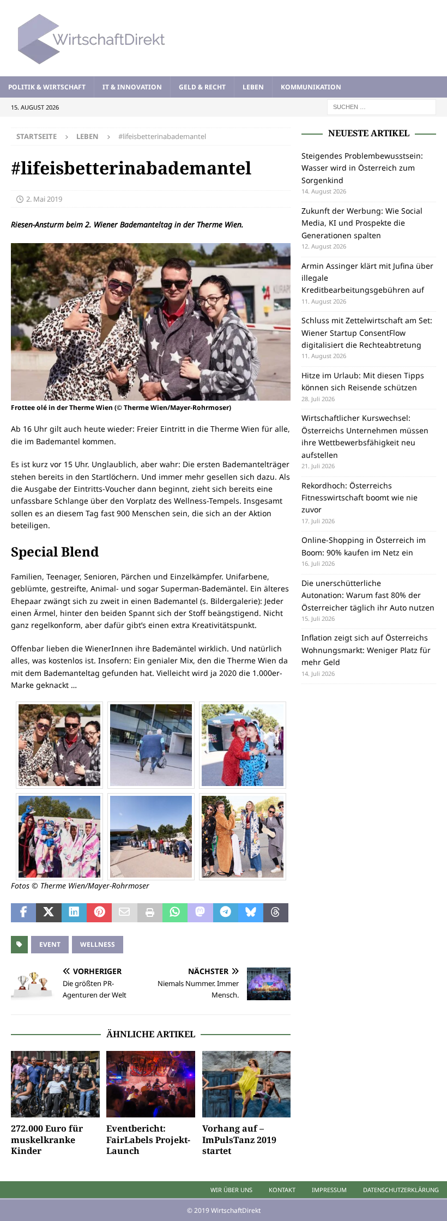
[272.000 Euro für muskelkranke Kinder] (55, 1084)
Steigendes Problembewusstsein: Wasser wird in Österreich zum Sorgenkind (362, 167)
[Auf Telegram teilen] (225, 913)
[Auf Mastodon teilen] (200, 913)
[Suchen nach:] (381, 106)
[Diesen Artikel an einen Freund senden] (124, 913)
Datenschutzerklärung (401, 1190)
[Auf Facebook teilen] (23, 913)
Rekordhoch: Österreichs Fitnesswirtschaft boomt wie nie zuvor (359, 497)
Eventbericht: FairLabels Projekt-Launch (148, 1139)
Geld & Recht (202, 87)
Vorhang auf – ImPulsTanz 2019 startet (239, 1139)
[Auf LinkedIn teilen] (74, 913)
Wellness (97, 944)
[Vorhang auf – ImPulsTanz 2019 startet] (246, 1084)
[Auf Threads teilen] (275, 913)
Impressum (329, 1190)
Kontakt (282, 1190)
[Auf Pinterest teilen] (99, 913)
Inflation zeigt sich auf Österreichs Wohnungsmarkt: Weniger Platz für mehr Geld (366, 649)
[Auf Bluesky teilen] (250, 913)
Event (50, 944)
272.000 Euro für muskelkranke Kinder (47, 1139)
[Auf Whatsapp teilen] (175, 913)
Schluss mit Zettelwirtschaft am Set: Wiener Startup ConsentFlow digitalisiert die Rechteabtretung (366, 332)
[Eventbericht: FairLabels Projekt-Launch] (150, 1084)
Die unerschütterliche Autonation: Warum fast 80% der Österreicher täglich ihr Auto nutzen (367, 595)
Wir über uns (231, 1190)
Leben (253, 87)
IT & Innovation (132, 87)
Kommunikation (311, 87)
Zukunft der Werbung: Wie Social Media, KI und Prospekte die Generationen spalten (361, 222)
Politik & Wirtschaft (47, 87)
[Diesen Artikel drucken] (149, 913)
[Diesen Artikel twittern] (48, 913)
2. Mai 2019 (44, 199)
